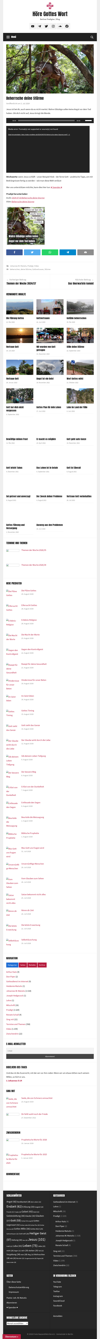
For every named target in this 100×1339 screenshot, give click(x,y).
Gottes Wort (36, 1229)
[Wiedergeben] (9, 120)
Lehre (8, 1000)
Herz (25, 1240)
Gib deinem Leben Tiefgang (33, 755)
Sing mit (10, 1019)
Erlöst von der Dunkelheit (32, 786)
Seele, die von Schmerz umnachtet (36, 1098)
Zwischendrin (12, 1033)
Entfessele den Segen (30, 802)
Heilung (17, 1240)
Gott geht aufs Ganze (76, 439)
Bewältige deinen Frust (17, 439)
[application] (50, 120)
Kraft (9, 1246)
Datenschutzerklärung (19, 1287)
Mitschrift (10, 1005)
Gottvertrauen (38, 269)
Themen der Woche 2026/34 (33, 564)
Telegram (57, 1286)
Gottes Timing (27, 710)
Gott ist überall (74, 467)
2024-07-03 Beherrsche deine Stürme (28, 197)
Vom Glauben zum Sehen (32, 878)
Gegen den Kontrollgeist (32, 649)
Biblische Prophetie (30, 833)
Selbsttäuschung (29, 939)
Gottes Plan (35, 1225)
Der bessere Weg (28, 771)
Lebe (17, 1245)
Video (36, 266)
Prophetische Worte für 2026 (34, 1139)
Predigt (30, 266)
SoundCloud (58, 1300)
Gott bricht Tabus (14, 467)
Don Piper (10, 976)
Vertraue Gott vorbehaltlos (79, 496)
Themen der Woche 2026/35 (33, 550)
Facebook (57, 1305)
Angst (12, 1201)
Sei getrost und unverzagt (18, 496)
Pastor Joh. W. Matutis (17, 1297)
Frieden (17, 1212)
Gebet (27, 1211)
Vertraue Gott (12, 347)
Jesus (36, 1239)
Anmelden (57, 1316)
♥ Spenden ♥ (56, 187)
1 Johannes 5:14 (14, 1080)
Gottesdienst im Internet (17, 981)
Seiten (22, 965)
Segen (17, 1251)
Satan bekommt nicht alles (33, 894)
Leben (30, 1246)
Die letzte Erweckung (30, 925)
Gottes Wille (22, 1228)
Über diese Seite (14, 1281)
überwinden (11, 1262)
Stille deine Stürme (75, 347)
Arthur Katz (11, 971)
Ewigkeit (39, 1207)
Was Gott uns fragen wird (32, 847)
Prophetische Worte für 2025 (34, 1154)
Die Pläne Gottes (28, 590)
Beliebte (32, 965)
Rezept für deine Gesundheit (34, 664)
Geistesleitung (16, 1215)
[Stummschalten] (83, 120)
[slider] (88, 120)
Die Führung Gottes (15, 318)
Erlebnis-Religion (29, 619)
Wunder (20, 1258)
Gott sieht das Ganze (30, 725)
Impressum (14, 1291)
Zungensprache (30, 1258)
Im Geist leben (27, 695)
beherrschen (15, 269)
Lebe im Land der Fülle (77, 407)
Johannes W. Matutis (18, 266)
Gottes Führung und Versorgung (15, 526)
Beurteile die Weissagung (32, 817)
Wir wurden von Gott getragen (45, 348)
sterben (33, 1250)
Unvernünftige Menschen (32, 863)
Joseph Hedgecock (14, 995)
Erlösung (28, 1206)
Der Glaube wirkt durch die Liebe (35, 740)
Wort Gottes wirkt (75, 378)
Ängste (40, 1258)
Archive (42, 965)
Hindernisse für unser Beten (33, 680)
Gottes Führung (27, 1221)
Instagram (58, 1296)
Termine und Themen (15, 1024)
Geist (36, 1212)
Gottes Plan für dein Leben (48, 407)
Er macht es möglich (46, 439)
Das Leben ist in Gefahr (47, 467)
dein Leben (36, 1202)
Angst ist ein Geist (45, 378)
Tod (41, 1251)
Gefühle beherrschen (76, 318)
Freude (10, 1212)
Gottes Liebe (25, 1225)
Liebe (41, 1246)
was (24, 1254)
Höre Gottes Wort (50, 14)
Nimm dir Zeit (27, 910)
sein (24, 1250)
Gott (16, 1220)
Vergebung (13, 1254)
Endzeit (14, 1206)
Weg (31, 1254)
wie (13, 1258)
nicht (10, 1250)
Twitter (56, 1291)
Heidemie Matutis (14, 986)
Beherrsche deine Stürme (23, 201)
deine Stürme (26, 269)
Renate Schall (12, 1014)
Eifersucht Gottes (29, 605)
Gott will (24, 1233)
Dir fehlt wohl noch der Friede (34, 1114)
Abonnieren (12, 1302)
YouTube (57, 1281)
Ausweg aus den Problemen (49, 525)
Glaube (30, 1216)
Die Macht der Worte (30, 634)
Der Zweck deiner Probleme (49, 496)
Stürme (47, 269)
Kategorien (12, 965)
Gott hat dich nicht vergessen (15, 408)
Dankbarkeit (23, 1202)
